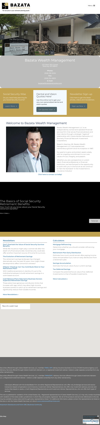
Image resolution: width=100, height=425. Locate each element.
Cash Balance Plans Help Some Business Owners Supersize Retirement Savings (22, 279)
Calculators (58, 240)
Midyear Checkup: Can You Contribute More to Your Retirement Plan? (23, 267)
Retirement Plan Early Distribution (67, 253)
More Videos (5, 213)
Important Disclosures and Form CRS (13, 405)
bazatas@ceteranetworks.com (50, 83)
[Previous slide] (2, 37)
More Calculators (60, 279)
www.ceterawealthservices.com (48, 401)
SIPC (51, 368)
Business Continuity (35, 405)
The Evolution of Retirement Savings (17, 256)
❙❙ (52, 52)
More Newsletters (10, 294)
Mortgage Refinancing (62, 244)
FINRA (46, 368)
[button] (91, 5)
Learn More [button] (10, 106)
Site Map (3, 416)
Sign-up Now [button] (77, 106)
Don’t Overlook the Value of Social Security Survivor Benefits (23, 245)
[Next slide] (98, 37)
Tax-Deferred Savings (61, 269)
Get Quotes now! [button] (45, 109)
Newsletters (9, 240)
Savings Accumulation (62, 263)
